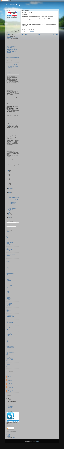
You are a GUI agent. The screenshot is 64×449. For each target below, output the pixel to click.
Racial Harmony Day (9, 322)
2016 (8, 183)
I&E (7, 284)
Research (8, 324)
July (9, 193)
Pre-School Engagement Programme (12, 318)
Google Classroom (9, 47)
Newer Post (24, 34)
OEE (7, 309)
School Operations (9, 327)
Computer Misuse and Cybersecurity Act (12, 37)
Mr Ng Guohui (10, 384)
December (10, 187)
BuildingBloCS (8, 244)
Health (7, 279)
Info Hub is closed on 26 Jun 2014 (13, 199)
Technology (8, 357)
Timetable (8, 360)
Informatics (8, 293)
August (9, 192)
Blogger (37, 441)
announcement (8, 238)
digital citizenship (9, 262)
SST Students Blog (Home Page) (11, 408)
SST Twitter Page (9, 407)
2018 (8, 180)
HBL (7, 278)
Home (39, 34)
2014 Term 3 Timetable (12, 196)
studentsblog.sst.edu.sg (11, 433)
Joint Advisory (8, 298)
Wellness (7, 366)
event (7, 274)
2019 (8, 179)
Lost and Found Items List (12, 208)
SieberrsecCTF (8, 335)
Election (7, 269)
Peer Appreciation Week (10, 316)
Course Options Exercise (10, 257)
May (9, 212)
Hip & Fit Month (8, 280)
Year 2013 (8, 434)
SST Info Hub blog (9, 67)
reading (7, 323)
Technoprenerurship (9, 358)
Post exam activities (9, 317)
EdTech (7, 267)
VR (6, 365)
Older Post (55, 34)
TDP (7, 354)
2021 (8, 176)
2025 (8, 171)
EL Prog (7, 268)
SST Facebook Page (9, 406)
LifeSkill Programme (9, 299)
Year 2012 (8, 435)
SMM (7, 340)
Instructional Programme (10, 296)
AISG (7, 237)
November (10, 188)
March (9, 214)
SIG (7, 336)
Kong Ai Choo (10, 380)
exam (7, 275)
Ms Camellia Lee (10, 387)
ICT (7, 286)
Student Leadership (9, 348)
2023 (8, 174)
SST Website (8, 405)
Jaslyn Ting (9, 376)
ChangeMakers (8, 250)
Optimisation (8, 311)
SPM (7, 342)
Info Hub (7, 291)
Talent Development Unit (10, 352)
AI (6, 236)
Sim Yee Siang (10, 391)
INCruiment (8, 290)
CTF (7, 260)
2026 (8, 170)
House (7, 281)
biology (7, 243)
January (9, 217)
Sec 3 (7, 330)
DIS (7, 263)
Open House (8, 310)
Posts (9, 427)
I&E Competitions (9, 285)
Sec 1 (7, 328)
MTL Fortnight (8, 304)
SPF (7, 341)
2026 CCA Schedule (9, 56)
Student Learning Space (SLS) (11, 46)
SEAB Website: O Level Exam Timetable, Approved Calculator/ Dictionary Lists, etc (11, 49)
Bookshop (8, 71)
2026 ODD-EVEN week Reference (11, 45)
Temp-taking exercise (9, 359)
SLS (7, 339)
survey (7, 351)
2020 (8, 178)
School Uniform (8, 72)
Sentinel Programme (9, 333)
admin (7, 232)
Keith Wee (9, 379)
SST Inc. (7, 345)
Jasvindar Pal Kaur (10, 377)
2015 (8, 184)
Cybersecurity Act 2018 (10, 40)
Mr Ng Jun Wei (10, 386)
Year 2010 (14, 437)
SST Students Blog (12, 5)
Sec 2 (7, 329)
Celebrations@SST (9, 249)
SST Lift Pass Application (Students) (12, 66)
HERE (9, 34)
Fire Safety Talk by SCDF (12, 202)
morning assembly (9, 303)
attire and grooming (9, 242)
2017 (8, 182)
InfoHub (7, 292)
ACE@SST (8, 231)
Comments (9, 428)
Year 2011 (8, 436)
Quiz (7, 321)
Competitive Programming (10, 254)
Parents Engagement (9, 315)
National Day (8, 305)
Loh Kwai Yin (10, 383)
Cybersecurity (8, 261)
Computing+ (8, 255)
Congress (8, 256)
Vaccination (8, 364)
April (9, 213)
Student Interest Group (10, 347)
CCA (7, 248)
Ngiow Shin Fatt (10, 390)
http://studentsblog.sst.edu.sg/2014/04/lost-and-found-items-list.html (34, 22)
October (9, 189)
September (10, 191)
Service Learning (9, 334)
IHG (7, 287)
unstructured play (9, 363)
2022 (8, 175)
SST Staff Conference (11, 203)
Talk (7, 353)
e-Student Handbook (9, 266)
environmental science (10, 273)
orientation (8, 312)
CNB (7, 251)
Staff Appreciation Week (10, 346)
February (10, 216)
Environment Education (10, 272)
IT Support (8, 297)
